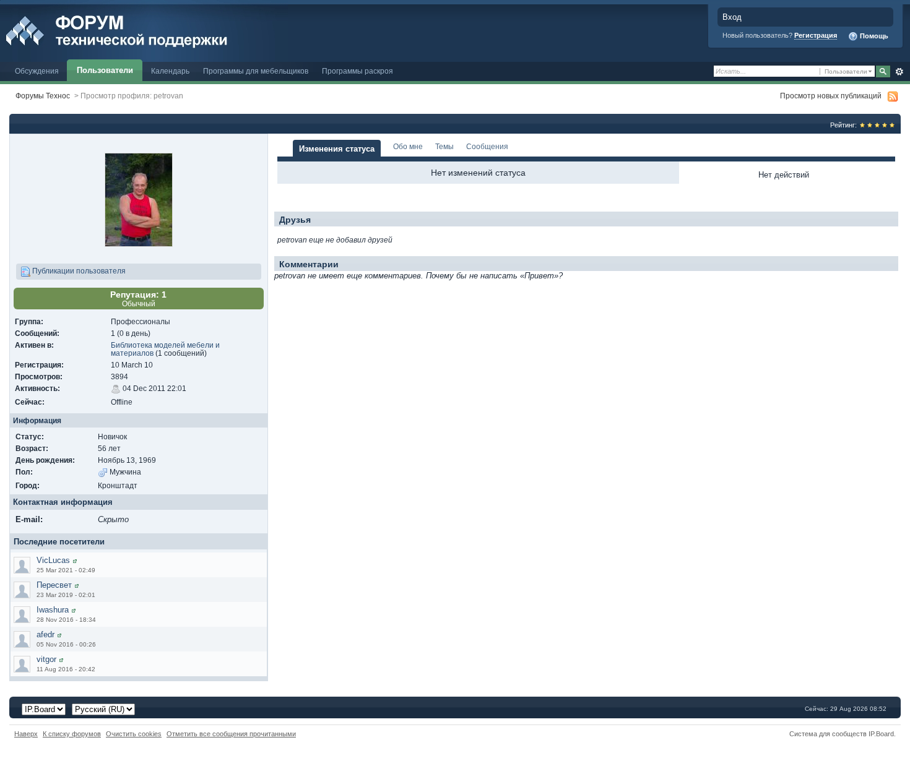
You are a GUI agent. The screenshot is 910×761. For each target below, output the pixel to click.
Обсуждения (37, 71)
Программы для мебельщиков (255, 71)
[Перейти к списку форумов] (144, 30)
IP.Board (881, 733)
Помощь (873, 36)
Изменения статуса (337, 148)
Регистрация (815, 35)
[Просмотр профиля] (74, 560)
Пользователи (105, 70)
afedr (45, 634)
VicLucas (53, 560)
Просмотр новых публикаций (831, 96)
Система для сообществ (828, 733)
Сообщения (487, 146)
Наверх (26, 733)
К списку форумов (72, 733)
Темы (444, 146)
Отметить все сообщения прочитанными (231, 733)
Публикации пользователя (78, 271)
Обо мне (408, 146)
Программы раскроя (357, 71)
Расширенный (899, 72)
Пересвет (54, 585)
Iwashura (53, 609)
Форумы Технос (42, 96)
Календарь (170, 71)
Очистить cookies (134, 733)
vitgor (46, 659)
